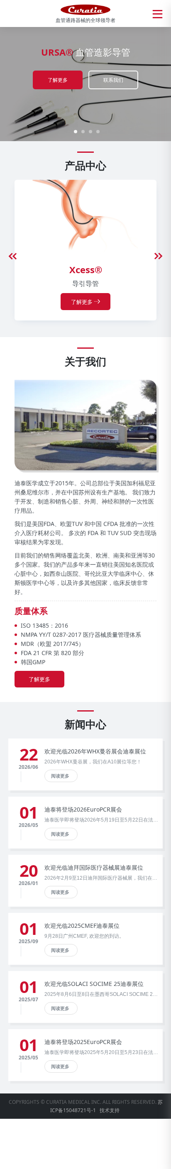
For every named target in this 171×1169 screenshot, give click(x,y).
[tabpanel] (85, 83)
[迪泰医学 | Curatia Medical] (85, 9)
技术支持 (110, 1110)
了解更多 (58, 79)
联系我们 (113, 79)
